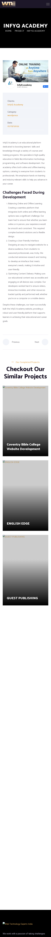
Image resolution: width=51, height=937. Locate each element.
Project (19, 31)
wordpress (12, 115)
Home (8, 31)
